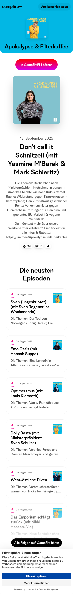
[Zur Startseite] (12, 7)
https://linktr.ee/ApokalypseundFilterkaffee (36, 237)
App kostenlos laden (54, 6)
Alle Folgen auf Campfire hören (36, 543)
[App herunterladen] (48, 246)
